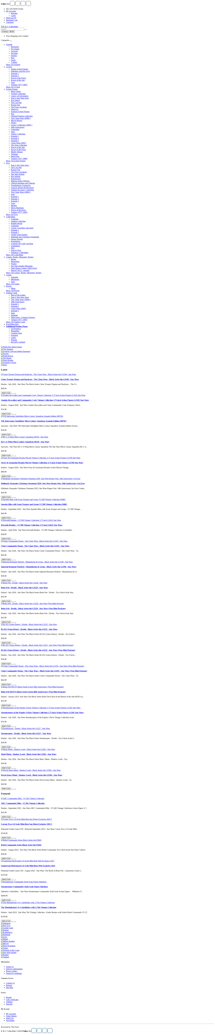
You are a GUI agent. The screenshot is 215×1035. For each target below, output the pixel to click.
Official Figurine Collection (22, 116)
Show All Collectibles (14, 255)
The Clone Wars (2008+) (21, 118)
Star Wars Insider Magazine (22, 266)
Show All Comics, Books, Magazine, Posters (23, 273)
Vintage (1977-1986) (19, 159)
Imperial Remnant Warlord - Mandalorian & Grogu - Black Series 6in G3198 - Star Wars (38, 567)
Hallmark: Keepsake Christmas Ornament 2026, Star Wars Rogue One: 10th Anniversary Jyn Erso (43, 483)
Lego (13, 203)
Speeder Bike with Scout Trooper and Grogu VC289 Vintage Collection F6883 (34, 504)
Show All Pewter (12, 291)
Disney (14, 123)
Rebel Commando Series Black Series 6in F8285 (21, 845)
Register (14, 13)
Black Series (16, 91)
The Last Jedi (16, 103)
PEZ (13, 248)
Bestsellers (15, 331)
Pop (12, 114)
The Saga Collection (19, 145)
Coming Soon (16, 333)
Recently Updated (18, 342)
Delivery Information (14, 969)
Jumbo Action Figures (19, 69)
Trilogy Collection (18, 134)
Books (13, 259)
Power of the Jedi (18, 80)
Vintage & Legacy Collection (22, 190)
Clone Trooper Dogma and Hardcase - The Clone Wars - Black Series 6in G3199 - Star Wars (40, 379)
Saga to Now (16, 250)
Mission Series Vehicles (20, 181)
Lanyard (14, 51)
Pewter (8, 286)
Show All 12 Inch (13, 87)
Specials (9, 1004)
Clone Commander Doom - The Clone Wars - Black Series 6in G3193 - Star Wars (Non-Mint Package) (44, 671)
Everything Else (12, 324)
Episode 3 (15, 141)
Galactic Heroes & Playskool (22, 188)
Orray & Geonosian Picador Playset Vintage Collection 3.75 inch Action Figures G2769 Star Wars (42, 463)
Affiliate (9, 1002)
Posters (14, 264)
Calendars (15, 226)
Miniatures (15, 279)
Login (13, 16)
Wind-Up (14, 109)
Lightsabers (15, 246)
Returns (9, 985)
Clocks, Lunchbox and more (22, 228)
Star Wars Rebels (17, 174)
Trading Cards (11, 293)
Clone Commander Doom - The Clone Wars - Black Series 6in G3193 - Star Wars (35, 546)
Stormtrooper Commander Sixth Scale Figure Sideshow (24, 887)
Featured (14, 335)
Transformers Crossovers (20, 185)
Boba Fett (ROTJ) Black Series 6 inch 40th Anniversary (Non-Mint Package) (33, 692)
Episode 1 (15, 73)
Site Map (9, 988)
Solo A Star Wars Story (20, 98)
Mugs (13, 288)
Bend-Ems (15, 156)
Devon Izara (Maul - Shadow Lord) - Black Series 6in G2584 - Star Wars (31, 775)
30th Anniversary (18, 127)
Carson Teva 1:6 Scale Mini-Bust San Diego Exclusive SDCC (26, 824)
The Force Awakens (19, 107)
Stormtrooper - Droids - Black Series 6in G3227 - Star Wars (26, 733)
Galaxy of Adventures (19, 96)
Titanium (14, 154)
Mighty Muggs (17, 152)
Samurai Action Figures (20, 112)
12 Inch (9, 67)
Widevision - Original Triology (23, 317)
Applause (14, 219)
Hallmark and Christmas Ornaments (25, 237)
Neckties (14, 53)
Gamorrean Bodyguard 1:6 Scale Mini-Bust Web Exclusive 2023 (28, 866)
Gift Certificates (12, 1000)
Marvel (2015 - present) (20, 270)
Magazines (15, 261)
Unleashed (15, 129)
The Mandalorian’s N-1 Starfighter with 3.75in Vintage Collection (28, 907)
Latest (13, 338)
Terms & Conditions (14, 973)
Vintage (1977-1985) (19, 85)
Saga (13, 82)
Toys (8, 163)
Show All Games (12, 284)
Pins (12, 58)
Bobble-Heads (16, 223)
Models (14, 206)
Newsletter (10, 1020)
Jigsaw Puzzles (17, 239)
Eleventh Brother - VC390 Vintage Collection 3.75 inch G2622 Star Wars (31, 525)
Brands (9, 997)
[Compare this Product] (15, 393)
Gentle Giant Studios (19, 235)
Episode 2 (15, 76)
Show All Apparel (13, 65)
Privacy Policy (11, 971)
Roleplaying (16, 179)
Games (8, 275)
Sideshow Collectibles (19, 253)
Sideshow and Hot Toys (20, 71)
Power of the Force (18, 78)
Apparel (9, 44)
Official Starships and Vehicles (23, 183)
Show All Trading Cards (15, 322)
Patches (14, 56)
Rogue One (15, 105)
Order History (11, 1016)
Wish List (9, 1018)
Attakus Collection (18, 221)
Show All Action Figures (16, 161)
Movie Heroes (16, 120)
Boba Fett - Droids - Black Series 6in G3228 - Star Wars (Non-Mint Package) (33, 608)
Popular (14, 340)
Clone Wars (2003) (18, 143)
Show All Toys (12, 214)
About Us (10, 967)
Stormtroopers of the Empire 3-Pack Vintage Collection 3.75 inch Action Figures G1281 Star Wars (42, 713)
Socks (13, 60)
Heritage (14, 315)
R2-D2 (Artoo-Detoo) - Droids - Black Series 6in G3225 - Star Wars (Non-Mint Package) (38, 650)
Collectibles (10, 217)
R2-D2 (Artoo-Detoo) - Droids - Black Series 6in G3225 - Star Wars (29, 629)
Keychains (15, 49)
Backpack (15, 47)
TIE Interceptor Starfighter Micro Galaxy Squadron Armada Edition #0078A (33, 421)
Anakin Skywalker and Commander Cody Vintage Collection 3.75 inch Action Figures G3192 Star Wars (45, 400)
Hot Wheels (15, 176)
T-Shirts (14, 62)
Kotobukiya (15, 241)
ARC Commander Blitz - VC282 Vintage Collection (23, 803)
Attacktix (14, 277)
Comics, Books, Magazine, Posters (19, 257)
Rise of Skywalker (18, 295)
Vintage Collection (18, 94)
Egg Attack (15, 100)
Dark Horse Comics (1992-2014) (24, 268)
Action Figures (12, 89)
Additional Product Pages (17, 326)
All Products (16, 329)
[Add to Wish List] (13, 393)
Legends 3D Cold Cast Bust (22, 244)
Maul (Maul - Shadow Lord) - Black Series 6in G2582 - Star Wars (28, 754)
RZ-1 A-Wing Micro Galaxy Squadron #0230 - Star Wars (25, 442)
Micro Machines (17, 208)
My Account (11, 1014)
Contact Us (10, 983)
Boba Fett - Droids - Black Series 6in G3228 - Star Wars (24, 588)
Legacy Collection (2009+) (21, 125)
